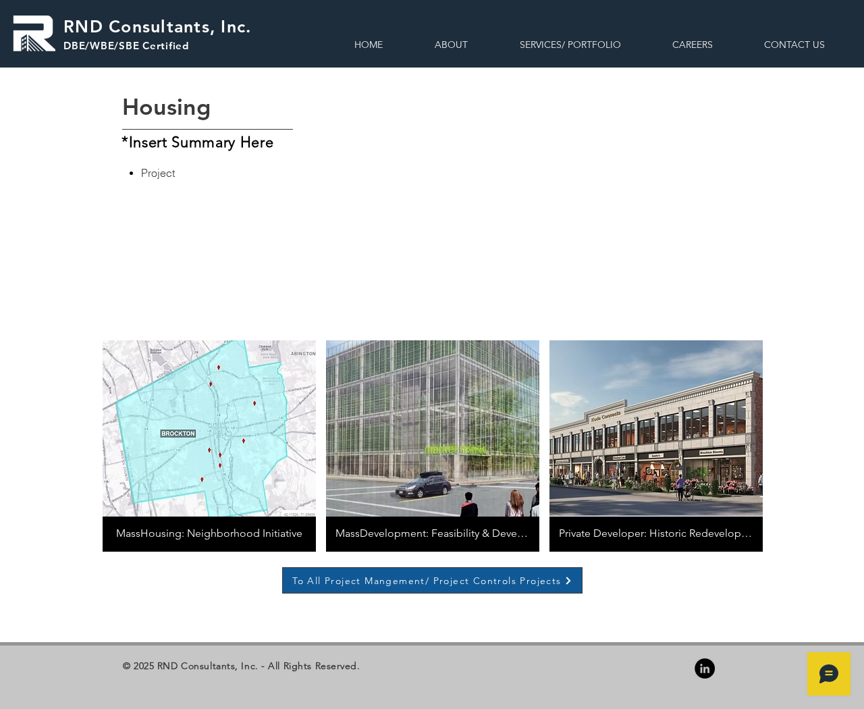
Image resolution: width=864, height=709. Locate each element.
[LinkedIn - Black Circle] (705, 668)
